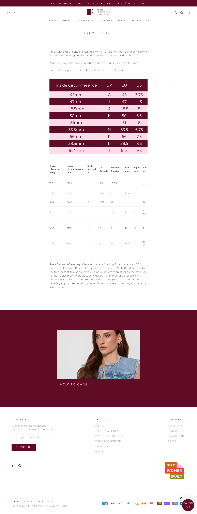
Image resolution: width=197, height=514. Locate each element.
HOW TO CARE (176, 436)
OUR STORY (175, 425)
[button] (188, 505)
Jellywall (31, 506)
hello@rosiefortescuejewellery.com (104, 70)
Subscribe (24, 447)
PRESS (172, 441)
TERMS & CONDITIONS (108, 441)
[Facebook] (13, 465)
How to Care (74, 384)
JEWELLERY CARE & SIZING (111, 436)
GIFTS (121, 20)
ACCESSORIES (141, 20)
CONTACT (100, 425)
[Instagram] (19, 465)
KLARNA (99, 451)
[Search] (181, 12)
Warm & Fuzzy (60, 506)
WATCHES (106, 20)
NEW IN (52, 20)
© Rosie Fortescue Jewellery (32, 501)
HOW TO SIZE (176, 431)
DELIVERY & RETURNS (108, 431)
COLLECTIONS (85, 20)
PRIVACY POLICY (105, 446)
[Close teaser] (181, 498)
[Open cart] (188, 12)
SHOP (66, 20)
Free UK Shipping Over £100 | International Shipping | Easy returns (98, 3)
